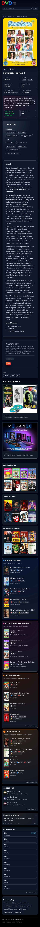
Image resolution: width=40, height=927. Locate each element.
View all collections (31, 809)
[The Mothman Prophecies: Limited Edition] (8, 516)
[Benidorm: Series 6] (16, 473)
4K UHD (29, 906)
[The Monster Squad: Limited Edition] (16, 548)
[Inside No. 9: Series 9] (16, 485)
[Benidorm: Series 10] (24, 485)
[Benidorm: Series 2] (8, 485)
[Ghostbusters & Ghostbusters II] (16, 516)
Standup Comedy (15, 909)
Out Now (16, 903)
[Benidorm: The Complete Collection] (8, 473)
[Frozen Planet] (32, 516)
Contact (8, 922)
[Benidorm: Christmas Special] (32, 473)
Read (35, 823)
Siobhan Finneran (13, 150)
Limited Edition (8, 906)
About (3, 922)
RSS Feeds (19, 922)
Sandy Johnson (26, 136)
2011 (13, 16)
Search (35, 8)
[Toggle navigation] (36, 3)
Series (12, 375)
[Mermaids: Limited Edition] (8, 548)
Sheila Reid (22, 146)
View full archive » (31, 893)
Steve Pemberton (13, 153)
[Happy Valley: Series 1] (32, 485)
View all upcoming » (31, 726)
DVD (18, 375)
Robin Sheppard (12, 136)
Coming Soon (8, 903)
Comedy (6, 375)
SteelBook (24, 903)
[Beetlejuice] (32, 505)
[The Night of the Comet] (8, 536)
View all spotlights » (31, 782)
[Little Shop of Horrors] (24, 536)
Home (4, 16)
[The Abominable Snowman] (24, 516)
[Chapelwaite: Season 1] (16, 505)
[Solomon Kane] (8, 505)
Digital (6, 909)
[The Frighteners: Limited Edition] (32, 548)
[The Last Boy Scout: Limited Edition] (24, 548)
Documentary (18, 912)
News (9, 16)
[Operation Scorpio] (32, 536)
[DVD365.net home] (9, 3)
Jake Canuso (11, 142)
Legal (13, 922)
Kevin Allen (22, 132)
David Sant (11, 132)
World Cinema (8, 912)
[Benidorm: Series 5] (24, 473)
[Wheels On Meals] (16, 536)
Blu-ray (22, 906)
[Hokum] (24, 505)
